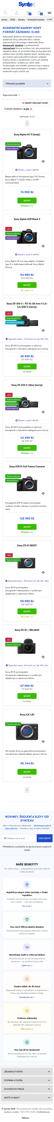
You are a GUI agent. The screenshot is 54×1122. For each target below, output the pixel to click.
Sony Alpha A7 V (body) (27, 134)
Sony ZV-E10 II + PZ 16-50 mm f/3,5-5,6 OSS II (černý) (27, 305)
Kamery (21, 19)
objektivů (19, 45)
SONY (12, 19)
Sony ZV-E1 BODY (27, 545)
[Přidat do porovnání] (43, 161)
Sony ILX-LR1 (27, 714)
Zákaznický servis (13, 1071)
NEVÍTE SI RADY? (12, 1097)
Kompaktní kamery (36, 19)
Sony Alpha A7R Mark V (27, 219)
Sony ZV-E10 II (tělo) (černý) (27, 385)
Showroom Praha (14, 1088)
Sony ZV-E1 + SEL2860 (27, 629)
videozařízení (9, 48)
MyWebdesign (43, 1111)
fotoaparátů (8, 45)
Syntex (4, 19)
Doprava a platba (13, 1080)
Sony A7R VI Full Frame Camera (27, 466)
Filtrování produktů (15, 83)
